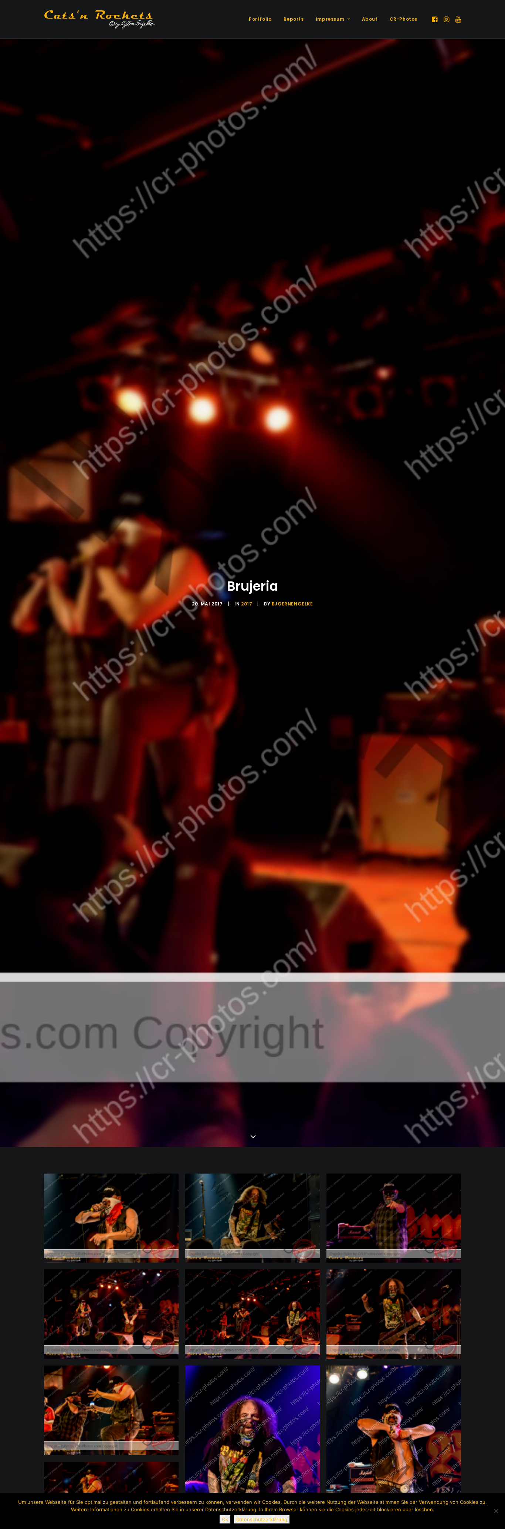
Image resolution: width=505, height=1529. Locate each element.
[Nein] (495, 1511)
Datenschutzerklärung (261, 1519)
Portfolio (260, 19)
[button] (435, 19)
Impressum (330, 19)
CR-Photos (403, 19)
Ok (225, 1519)
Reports (294, 19)
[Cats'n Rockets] (99, 19)
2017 (246, 604)
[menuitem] (260, 19)
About (370, 19)
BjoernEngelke (292, 604)
